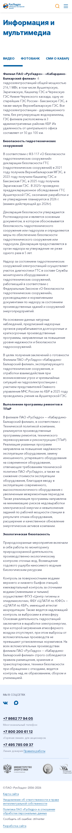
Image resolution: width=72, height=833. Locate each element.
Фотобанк (30, 58)
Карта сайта (11, 794)
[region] (36, 63)
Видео (9, 58)
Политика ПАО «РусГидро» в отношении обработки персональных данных (29, 811)
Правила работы (34, 751)
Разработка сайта (14, 826)
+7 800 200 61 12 (18, 732)
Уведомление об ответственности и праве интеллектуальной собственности (31, 801)
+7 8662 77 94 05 (18, 718)
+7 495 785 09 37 (18, 745)
